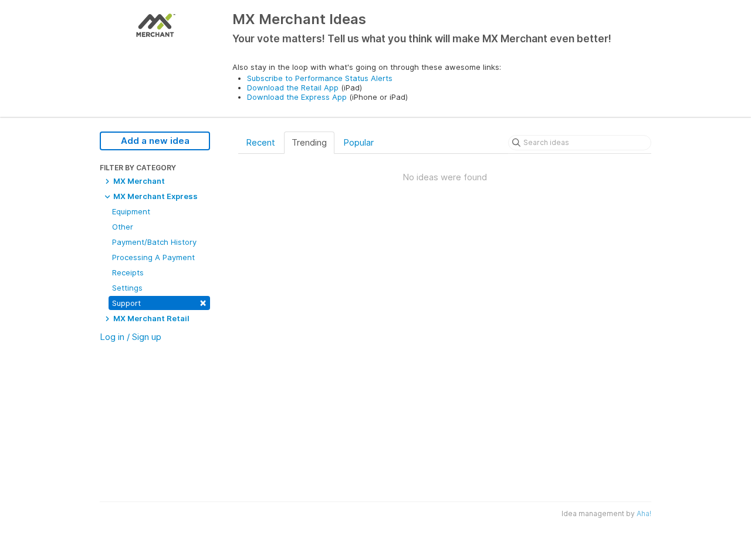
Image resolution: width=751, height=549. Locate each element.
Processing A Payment (153, 257)
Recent (260, 142)
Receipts (128, 272)
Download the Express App (297, 97)
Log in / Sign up (130, 336)
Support (159, 302)
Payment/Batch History (154, 242)
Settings (127, 287)
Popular (358, 142)
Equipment (131, 211)
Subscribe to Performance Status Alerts (320, 78)
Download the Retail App (293, 87)
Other (122, 226)
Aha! (644, 513)
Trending (309, 142)
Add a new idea (155, 140)
